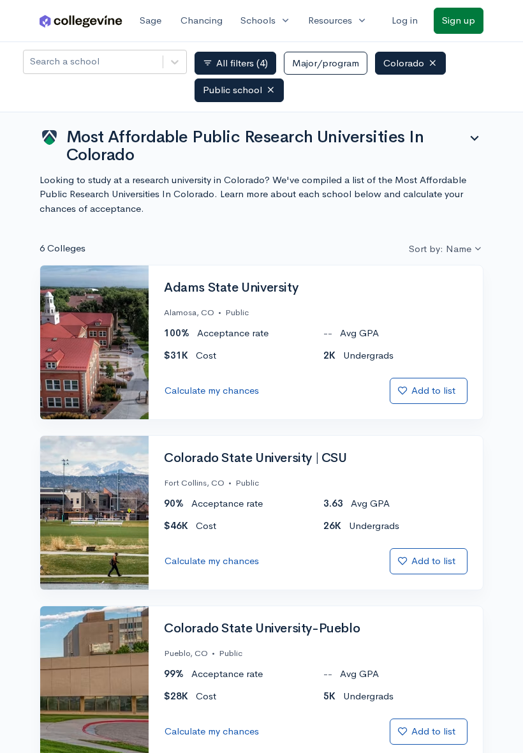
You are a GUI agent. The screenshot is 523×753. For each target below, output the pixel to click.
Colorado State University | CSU (255, 458)
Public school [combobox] (232, 90)
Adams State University (231, 288)
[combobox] (31, 61)
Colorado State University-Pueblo (262, 629)
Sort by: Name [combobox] (440, 248)
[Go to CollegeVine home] (81, 20)
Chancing (201, 20)
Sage (150, 20)
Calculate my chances (212, 390)
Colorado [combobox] (403, 63)
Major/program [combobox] (325, 63)
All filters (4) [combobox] (235, 63)
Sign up (458, 20)
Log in (405, 20)
